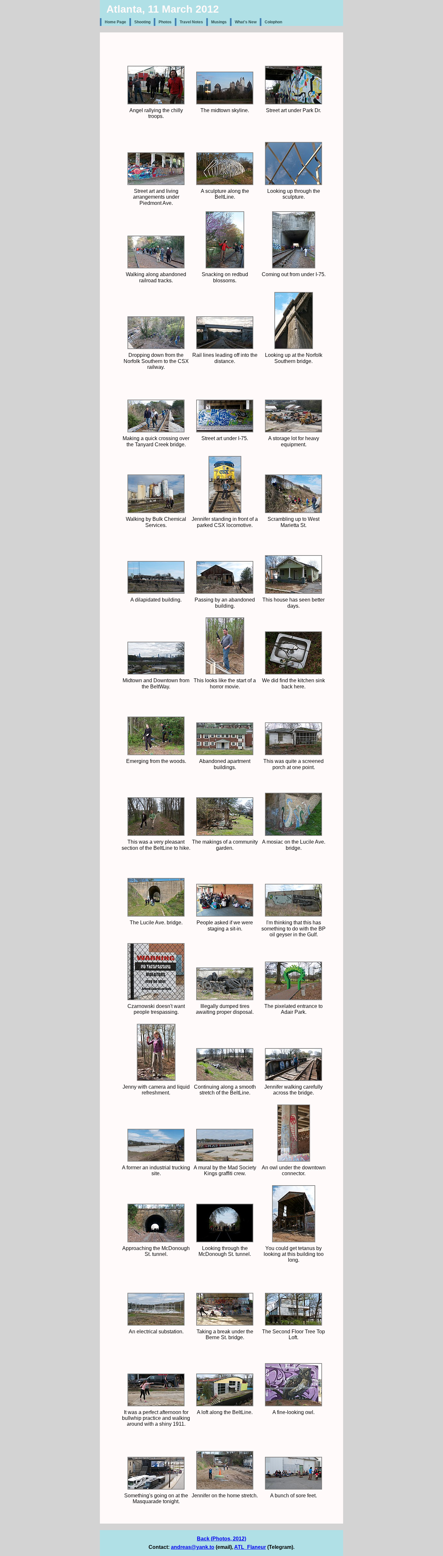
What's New (246, 22)
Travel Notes (191, 22)
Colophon (273, 22)
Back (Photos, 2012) (221, 1538)
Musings (219, 22)
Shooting (142, 22)
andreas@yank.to (192, 1547)
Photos (165, 22)
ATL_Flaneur (250, 1547)
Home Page (115, 22)
